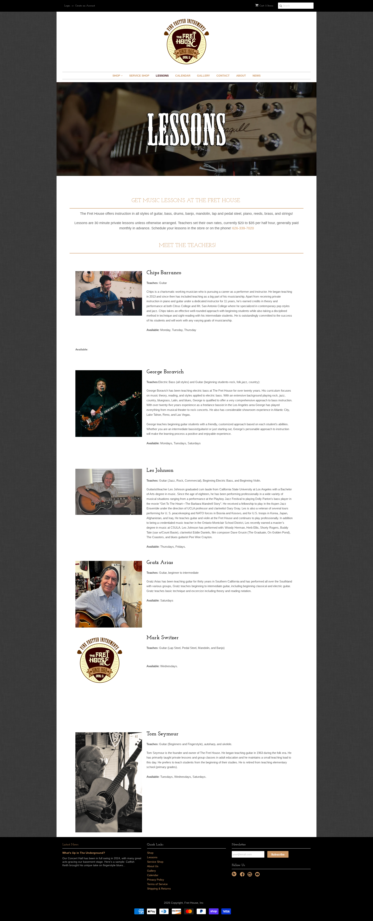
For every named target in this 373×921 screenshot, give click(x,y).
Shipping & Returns (159, 888)
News (257, 75)
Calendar (182, 75)
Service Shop (139, 75)
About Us (152, 866)
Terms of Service (157, 884)
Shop (116, 75)
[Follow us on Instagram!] (250, 875)
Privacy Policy (155, 879)
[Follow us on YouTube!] (258, 875)
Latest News (70, 844)
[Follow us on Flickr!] (234, 874)
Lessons (162, 75)
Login (67, 5)
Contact (223, 75)
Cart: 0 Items (266, 5)
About (241, 75)
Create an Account (85, 5)
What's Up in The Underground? (83, 852)
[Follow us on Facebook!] (243, 875)
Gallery (203, 75)
